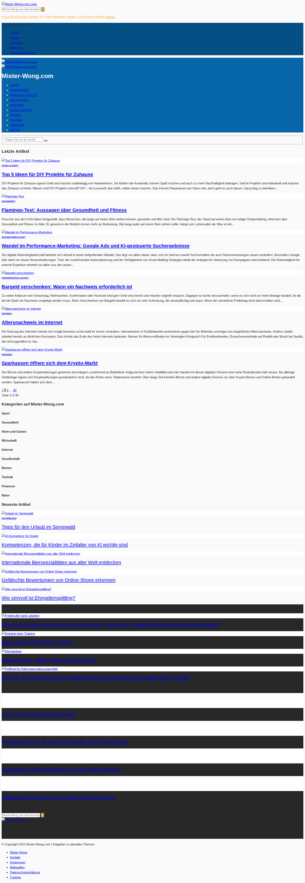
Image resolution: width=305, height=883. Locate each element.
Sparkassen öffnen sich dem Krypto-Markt (50, 363)
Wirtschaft (19, 100)
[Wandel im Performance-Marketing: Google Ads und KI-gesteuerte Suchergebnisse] (27, 232)
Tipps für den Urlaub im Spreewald (38, 527)
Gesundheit (19, 90)
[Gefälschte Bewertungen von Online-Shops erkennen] (39, 571)
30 (14, 390)
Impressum (16, 42)
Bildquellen (16, 47)
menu (110, 17)
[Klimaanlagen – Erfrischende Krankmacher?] (12, 651)
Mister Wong (18, 852)
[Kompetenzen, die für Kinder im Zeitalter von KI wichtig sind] (20, 536)
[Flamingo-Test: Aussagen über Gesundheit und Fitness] (13, 196)
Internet (17, 105)
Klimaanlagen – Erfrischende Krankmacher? (49, 660)
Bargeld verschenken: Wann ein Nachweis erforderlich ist (67, 286)
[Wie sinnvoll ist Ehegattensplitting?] (26, 589)
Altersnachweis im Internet (32, 322)
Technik (16, 120)
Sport (15, 85)
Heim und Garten (23, 95)
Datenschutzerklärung (22, 52)
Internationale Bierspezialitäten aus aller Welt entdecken (61, 562)
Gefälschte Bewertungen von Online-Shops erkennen (59, 580)
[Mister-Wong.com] (19, 4)
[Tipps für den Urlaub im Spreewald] (17, 513)
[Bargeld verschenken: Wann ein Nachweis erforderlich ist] (18, 273)
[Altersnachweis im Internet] (21, 308)
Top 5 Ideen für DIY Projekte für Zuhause (47, 174)
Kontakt (14, 32)
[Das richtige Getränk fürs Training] (18, 633)
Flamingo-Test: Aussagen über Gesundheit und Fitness (64, 210)
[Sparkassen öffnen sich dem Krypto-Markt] (32, 349)
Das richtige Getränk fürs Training (37, 642)
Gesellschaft (21, 110)
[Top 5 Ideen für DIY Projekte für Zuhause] (31, 160)
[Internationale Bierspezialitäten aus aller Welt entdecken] (41, 553)
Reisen (15, 115)
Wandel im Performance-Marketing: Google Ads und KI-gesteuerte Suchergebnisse (96, 246)
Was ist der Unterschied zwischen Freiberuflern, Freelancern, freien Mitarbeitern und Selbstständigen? (111, 624)
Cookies (14, 37)
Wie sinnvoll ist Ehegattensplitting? (38, 598)
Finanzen (17, 125)
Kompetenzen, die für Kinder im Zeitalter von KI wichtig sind (65, 544)
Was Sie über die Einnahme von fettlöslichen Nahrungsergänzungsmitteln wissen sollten (96, 677)
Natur (15, 130)
